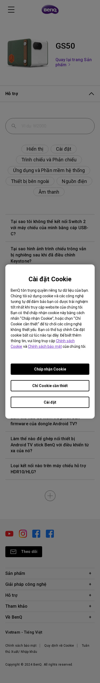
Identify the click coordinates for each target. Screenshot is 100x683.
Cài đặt (50, 402)
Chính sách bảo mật (45, 346)
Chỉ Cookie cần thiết (50, 386)
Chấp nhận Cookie (50, 369)
